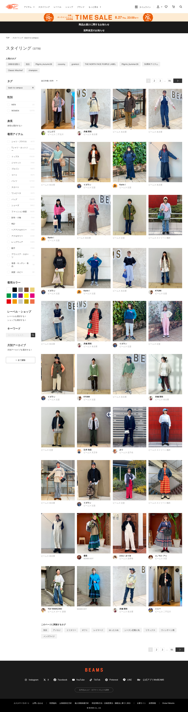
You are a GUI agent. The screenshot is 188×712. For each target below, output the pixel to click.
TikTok (97, 680)
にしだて (51, 131)
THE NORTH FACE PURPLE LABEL (100, 64)
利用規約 (53, 703)
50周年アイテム (151, 64)
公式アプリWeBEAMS (153, 680)
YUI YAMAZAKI (55, 609)
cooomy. (62, 64)
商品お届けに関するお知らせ (94, 24)
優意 (85, 555)
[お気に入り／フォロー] (166, 7)
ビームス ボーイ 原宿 (57, 612)
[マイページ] (159, 7)
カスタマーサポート (22, 703)
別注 (28, 64)
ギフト (85, 630)
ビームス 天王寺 (90, 453)
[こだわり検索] (181, 7)
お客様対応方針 (65, 703)
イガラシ (87, 184)
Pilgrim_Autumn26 (44, 64)
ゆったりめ (114, 630)
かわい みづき (125, 555)
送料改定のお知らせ (94, 30)
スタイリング (44, 7)
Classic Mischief (15, 70)
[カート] (173, 7)
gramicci (75, 64)
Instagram (33, 680)
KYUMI (158, 290)
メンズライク (49, 636)
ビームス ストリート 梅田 (159, 238)
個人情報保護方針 (82, 703)
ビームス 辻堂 (89, 188)
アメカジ (57, 630)
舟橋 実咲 (88, 131)
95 (169, 81)
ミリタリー (71, 630)
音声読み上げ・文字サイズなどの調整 (94, 690)
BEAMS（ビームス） (12, 6)
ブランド (81, 7)
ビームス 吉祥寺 (126, 559)
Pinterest (113, 680)
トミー (158, 609)
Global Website (168, 703)
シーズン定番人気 (132, 630)
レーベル (57, 7)
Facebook (62, 680)
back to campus (15, 87)
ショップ (69, 7)
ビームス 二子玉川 (55, 134)
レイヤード (98, 630)
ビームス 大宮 (161, 559)
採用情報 (152, 703)
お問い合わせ (37, 703)
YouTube (80, 680)
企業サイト (141, 703)
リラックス (150, 630)
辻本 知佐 (88, 449)
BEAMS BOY (88, 559)
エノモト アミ (161, 555)
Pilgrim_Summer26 (130, 64)
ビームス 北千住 (126, 453)
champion (33, 70)
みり (121, 449)
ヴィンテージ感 (167, 630)
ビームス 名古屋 (90, 134)
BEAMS (94, 670)
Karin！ (122, 184)
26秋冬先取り (14, 64)
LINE (129, 680)
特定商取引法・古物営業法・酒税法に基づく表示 (111, 703)
